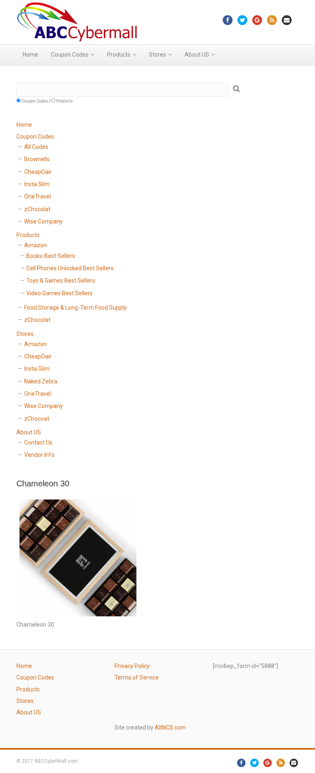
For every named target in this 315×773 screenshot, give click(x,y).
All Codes (36, 147)
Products (118, 54)
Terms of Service (136, 677)
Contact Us (38, 442)
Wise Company (43, 221)
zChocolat (37, 209)
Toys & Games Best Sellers (60, 280)
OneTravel (37, 196)
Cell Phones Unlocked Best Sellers (70, 268)
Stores (157, 54)
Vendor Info (39, 454)
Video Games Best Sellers (59, 293)
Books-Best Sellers (50, 256)
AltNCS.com (170, 727)
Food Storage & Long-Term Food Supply (75, 307)
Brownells (37, 159)
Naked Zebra (40, 381)
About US (197, 54)
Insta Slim (37, 184)
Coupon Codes (70, 54)
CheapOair (38, 172)
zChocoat (36, 418)
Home (30, 54)
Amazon (35, 245)
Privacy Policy (132, 666)
